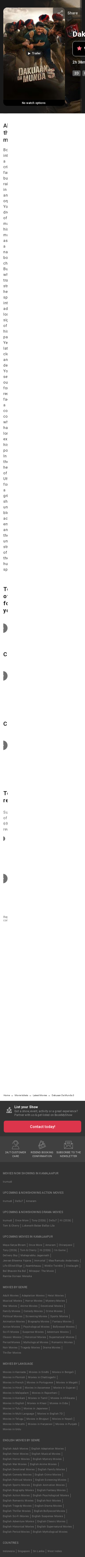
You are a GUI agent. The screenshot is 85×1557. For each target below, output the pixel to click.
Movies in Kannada (14, 1372)
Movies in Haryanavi (40, 1424)
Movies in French (13, 1382)
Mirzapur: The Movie (41, 1271)
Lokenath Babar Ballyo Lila (38, 1225)
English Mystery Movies (47, 1459)
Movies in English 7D (50, 1413)
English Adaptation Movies (47, 1448)
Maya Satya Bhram (14, 1245)
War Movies (10, 1306)
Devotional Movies (52, 1306)
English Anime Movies (43, 1464)
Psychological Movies (36, 1326)
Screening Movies (36, 1316)
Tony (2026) (39, 1220)
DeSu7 (19, 1201)
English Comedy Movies (17, 1474)
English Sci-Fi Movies (16, 1516)
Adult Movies (11, 1295)
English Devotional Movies (19, 1469)
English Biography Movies (18, 1490)
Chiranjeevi (65, 1245)
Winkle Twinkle (53, 1265)
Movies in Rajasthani (44, 1392)
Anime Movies (29, 1306)
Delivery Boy (10, 1255)
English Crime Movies (48, 1474)
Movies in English (13, 1403)
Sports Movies (59, 1316)
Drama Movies (51, 1347)
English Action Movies (16, 1495)
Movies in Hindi (12, 1387)
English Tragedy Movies (17, 1505)
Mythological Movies (36, 1342)
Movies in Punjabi (66, 1424)
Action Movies (11, 1326)
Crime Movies (54, 1311)
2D (76, 73)
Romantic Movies (62, 1342)
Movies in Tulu (12, 1408)
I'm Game (60, 1250)
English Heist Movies (16, 1453)
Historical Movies (35, 1337)
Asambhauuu (33, 1265)
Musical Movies (12, 1300)
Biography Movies (38, 1321)
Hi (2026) (65, 1220)
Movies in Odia (59, 1403)
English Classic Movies (51, 1521)
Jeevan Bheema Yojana (17, 1260)
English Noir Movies (49, 1500)
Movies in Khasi (37, 1403)
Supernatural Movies (61, 1337)
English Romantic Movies (18, 1500)
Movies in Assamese (37, 1387)
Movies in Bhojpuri (37, 1418)
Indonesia (9, 1551)
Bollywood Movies (64, 1326)
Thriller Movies (12, 1352)
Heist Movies (56, 1295)
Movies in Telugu (13, 1418)
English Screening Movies (51, 1479)
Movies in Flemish (14, 1377)
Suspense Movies (33, 1332)
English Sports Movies (16, 1485)
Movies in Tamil (37, 1398)
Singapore (24, 1551)
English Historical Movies (18, 1526)
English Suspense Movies (47, 1516)
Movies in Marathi (14, 1424)
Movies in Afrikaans (63, 1398)
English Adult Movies (15, 1448)
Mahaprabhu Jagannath (35, 1255)
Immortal (40, 1260)
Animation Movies (14, 1321)
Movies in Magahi (67, 1382)
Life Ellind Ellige (12, 1265)
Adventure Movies (58, 1332)
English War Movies (15, 1464)
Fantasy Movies (62, 1321)
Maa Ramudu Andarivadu (64, 1260)
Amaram (31, 1201)
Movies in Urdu (12, 1429)
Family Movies (12, 1311)
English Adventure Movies (18, 1521)
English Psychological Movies (51, 1495)
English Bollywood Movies (49, 1511)
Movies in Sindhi (39, 1372)
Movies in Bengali (63, 1372)
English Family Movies (51, 1469)
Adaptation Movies (33, 1295)
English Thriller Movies (17, 1511)
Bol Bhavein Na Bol (14, 1271)
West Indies (54, 1551)
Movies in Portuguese (40, 1382)
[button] (34, 53)
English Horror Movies (16, 1459)
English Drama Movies (48, 1505)
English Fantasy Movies (51, 1490)
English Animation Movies (49, 1485)
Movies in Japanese (36, 1408)
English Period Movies (16, 1531)
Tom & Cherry (11, 1225)
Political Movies (12, 1316)
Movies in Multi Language (18, 1413)
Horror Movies (34, 1300)
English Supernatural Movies (54, 1526)
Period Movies (11, 1342)
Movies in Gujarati (64, 1387)
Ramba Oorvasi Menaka (17, 1276)
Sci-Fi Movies (11, 1332)
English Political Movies (17, 1479)
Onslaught (72, 1265)
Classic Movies (12, 1337)
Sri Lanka (39, 1551)
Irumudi (7, 1181)
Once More (22, 1220)
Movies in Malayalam (16, 1392)
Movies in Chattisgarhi (41, 1377)
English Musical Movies (46, 1453)
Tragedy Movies (30, 1347)
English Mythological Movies (50, 1531)
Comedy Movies (33, 1311)
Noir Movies (10, 1347)
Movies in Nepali (62, 1418)
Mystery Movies (55, 1300)
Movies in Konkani (14, 1398)
